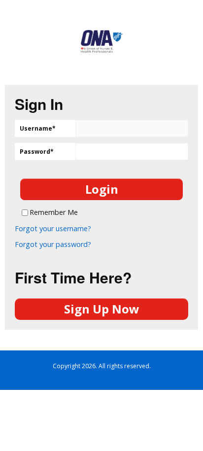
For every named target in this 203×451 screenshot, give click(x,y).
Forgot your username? (53, 228)
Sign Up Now (101, 309)
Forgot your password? (53, 244)
